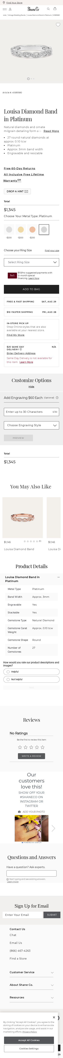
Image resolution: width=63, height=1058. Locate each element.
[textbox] (31, 873)
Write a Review (31, 756)
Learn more (12, 881)
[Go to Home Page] (33, 9)
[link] (31, 262)
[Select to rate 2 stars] (25, 747)
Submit (52, 914)
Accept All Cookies (29, 1040)
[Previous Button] (30, 84)
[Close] (54, 1017)
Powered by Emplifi (32, 842)
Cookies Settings (29, 1048)
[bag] (54, 8)
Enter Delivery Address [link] (21, 353)
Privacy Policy (29, 1031)
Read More (51, 131)
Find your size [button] (52, 250)
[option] (31, 51)
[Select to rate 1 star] (19, 747)
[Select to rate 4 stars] (36, 747)
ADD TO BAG (31, 289)
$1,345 (9, 209)
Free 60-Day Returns (19, 168)
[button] (28, 79)
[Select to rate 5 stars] (42, 747)
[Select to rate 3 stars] (31, 747)
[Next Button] (33, 84)
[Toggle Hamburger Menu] (4, 8)
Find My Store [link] (16, 335)
